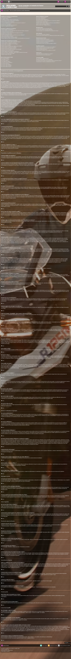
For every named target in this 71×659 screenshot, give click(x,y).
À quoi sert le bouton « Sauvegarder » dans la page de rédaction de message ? (14, 52)
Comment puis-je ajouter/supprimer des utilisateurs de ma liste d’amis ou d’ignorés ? (50, 35)
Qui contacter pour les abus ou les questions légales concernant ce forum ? (49, 60)
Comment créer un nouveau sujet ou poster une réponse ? (11, 41)
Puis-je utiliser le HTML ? (5, 59)
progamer (4, 650)
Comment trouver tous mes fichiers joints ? (43, 54)
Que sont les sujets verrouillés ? (6, 65)
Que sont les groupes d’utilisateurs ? (42, 19)
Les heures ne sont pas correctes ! (7, 31)
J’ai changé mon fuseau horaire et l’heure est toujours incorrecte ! (12, 32)
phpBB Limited (31, 611)
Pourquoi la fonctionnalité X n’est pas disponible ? (44, 59)
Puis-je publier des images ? (5, 61)
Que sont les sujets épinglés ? (6, 64)
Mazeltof (9, 650)
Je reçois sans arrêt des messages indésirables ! (44, 29)
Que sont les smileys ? (5, 60)
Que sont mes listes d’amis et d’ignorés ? (43, 34)
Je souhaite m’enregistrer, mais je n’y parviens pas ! (9, 19)
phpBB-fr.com (7, 649)
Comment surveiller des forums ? (41, 49)
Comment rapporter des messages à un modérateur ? (10, 51)
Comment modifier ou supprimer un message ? (9, 42)
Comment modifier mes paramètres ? (7, 29)
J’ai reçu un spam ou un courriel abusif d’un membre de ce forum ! (47, 30)
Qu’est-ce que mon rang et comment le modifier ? (9, 37)
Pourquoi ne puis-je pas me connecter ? (7, 21)
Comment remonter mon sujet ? (6, 54)
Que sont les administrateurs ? (41, 17)
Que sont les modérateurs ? (41, 18)
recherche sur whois (5, 627)
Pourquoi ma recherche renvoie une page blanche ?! (45, 41)
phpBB (6, 189)
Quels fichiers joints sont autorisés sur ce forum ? (44, 53)
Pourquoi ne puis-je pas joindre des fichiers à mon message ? (11, 49)
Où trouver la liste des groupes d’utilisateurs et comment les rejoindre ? (48, 20)
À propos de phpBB (35, 612)
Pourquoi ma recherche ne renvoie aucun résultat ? (44, 40)
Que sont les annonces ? (5, 63)
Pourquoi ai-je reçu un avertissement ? (7, 50)
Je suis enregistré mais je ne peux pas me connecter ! (10, 20)
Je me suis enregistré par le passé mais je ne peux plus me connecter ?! (13, 22)
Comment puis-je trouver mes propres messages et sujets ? (46, 43)
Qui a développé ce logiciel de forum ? (42, 58)
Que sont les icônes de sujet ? (6, 66)
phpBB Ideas (57, 618)
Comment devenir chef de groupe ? (42, 21)
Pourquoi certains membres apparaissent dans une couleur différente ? (48, 22)
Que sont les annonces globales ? (6, 62)
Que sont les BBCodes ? (5, 58)
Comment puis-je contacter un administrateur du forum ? (45, 61)
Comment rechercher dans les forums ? (43, 39)
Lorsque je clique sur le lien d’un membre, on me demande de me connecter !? (15, 38)
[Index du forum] (10, 6)
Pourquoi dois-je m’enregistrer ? (6, 17)
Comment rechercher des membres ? (42, 42)
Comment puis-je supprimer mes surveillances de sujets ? (46, 50)
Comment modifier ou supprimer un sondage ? (9, 47)
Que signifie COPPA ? (4, 18)
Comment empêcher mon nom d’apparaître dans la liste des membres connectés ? (15, 30)
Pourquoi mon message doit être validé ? (8, 53)
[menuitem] (10, 2)
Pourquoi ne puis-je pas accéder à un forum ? (8, 48)
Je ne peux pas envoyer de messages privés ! (44, 28)
